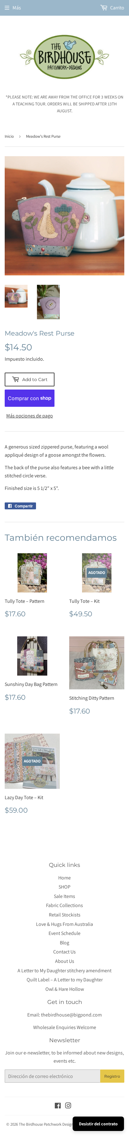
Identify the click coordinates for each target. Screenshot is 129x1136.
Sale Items (64, 896)
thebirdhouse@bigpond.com (71, 1014)
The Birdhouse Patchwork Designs (47, 1124)
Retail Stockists (64, 914)
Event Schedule (64, 933)
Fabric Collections (64, 905)
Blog (64, 942)
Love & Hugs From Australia (64, 924)
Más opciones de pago (29, 415)
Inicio (9, 136)
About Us (64, 961)
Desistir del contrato (98, 1124)
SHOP (64, 887)
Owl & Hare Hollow (64, 989)
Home (64, 877)
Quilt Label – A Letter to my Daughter (65, 979)
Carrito (116, 7)
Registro (112, 1076)
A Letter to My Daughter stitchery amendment (64, 970)
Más (17, 7)
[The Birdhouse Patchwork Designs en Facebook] (57, 1106)
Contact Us (64, 951)
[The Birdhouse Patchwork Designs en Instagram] (68, 1106)
